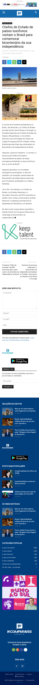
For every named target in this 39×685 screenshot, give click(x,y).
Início (3, 20)
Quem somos (9, 674)
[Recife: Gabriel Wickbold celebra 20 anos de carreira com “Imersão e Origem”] (7, 422)
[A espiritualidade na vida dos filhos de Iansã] (7, 484)
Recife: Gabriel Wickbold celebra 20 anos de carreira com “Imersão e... (24, 421)
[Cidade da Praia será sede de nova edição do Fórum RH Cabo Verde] (7, 494)
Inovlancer (19, 682)
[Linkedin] (19, 62)
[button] (3, 12)
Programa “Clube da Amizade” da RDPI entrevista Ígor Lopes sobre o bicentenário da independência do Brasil (10, 269)
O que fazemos (19, 674)
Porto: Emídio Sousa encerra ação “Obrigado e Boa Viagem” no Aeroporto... (25, 432)
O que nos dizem (7, 23)
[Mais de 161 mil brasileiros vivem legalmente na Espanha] (7, 411)
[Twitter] (9, 62)
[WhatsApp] (14, 62)
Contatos (29, 674)
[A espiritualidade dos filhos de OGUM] (7, 473)
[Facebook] (4, 62)
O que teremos (11, 20)
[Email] (24, 62)
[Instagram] (22, 666)
